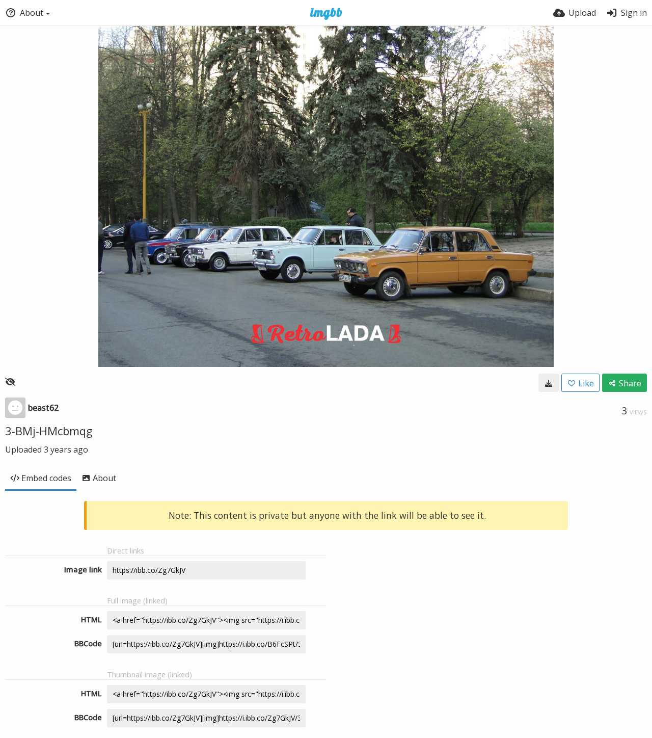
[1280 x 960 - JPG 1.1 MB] (548, 383)
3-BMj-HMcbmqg (49, 430)
